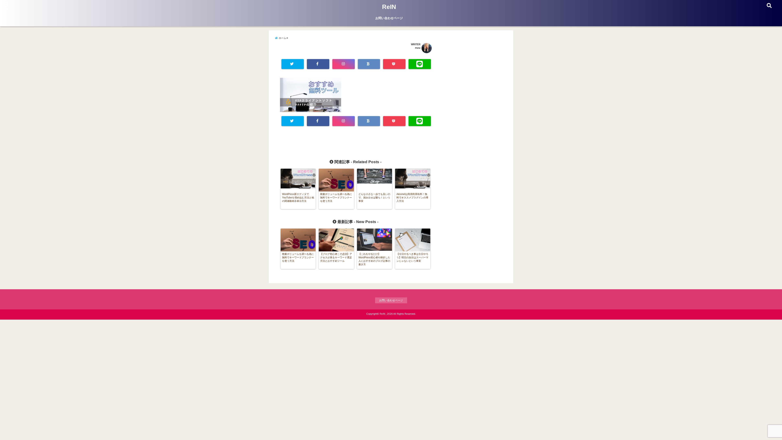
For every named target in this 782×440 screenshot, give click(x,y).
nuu (418, 47)
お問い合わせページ (389, 18)
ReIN (389, 6)
